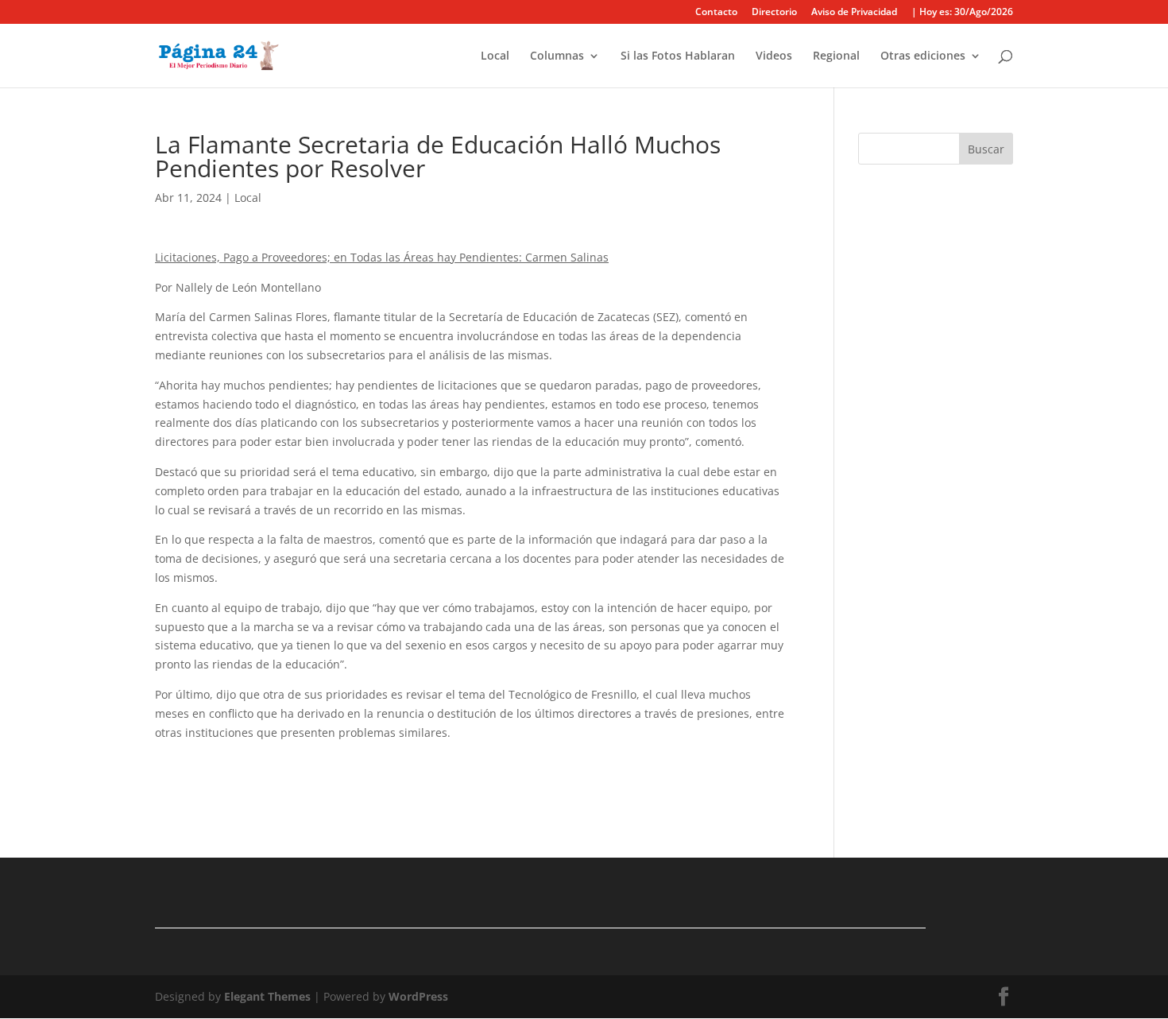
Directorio (774, 12)
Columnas (557, 56)
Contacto (716, 12)
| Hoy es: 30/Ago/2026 (962, 12)
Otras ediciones (922, 56)
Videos (774, 56)
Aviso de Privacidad (854, 12)
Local (495, 56)
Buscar (986, 149)
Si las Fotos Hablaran (678, 56)
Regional (836, 56)
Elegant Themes (267, 996)
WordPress (418, 996)
